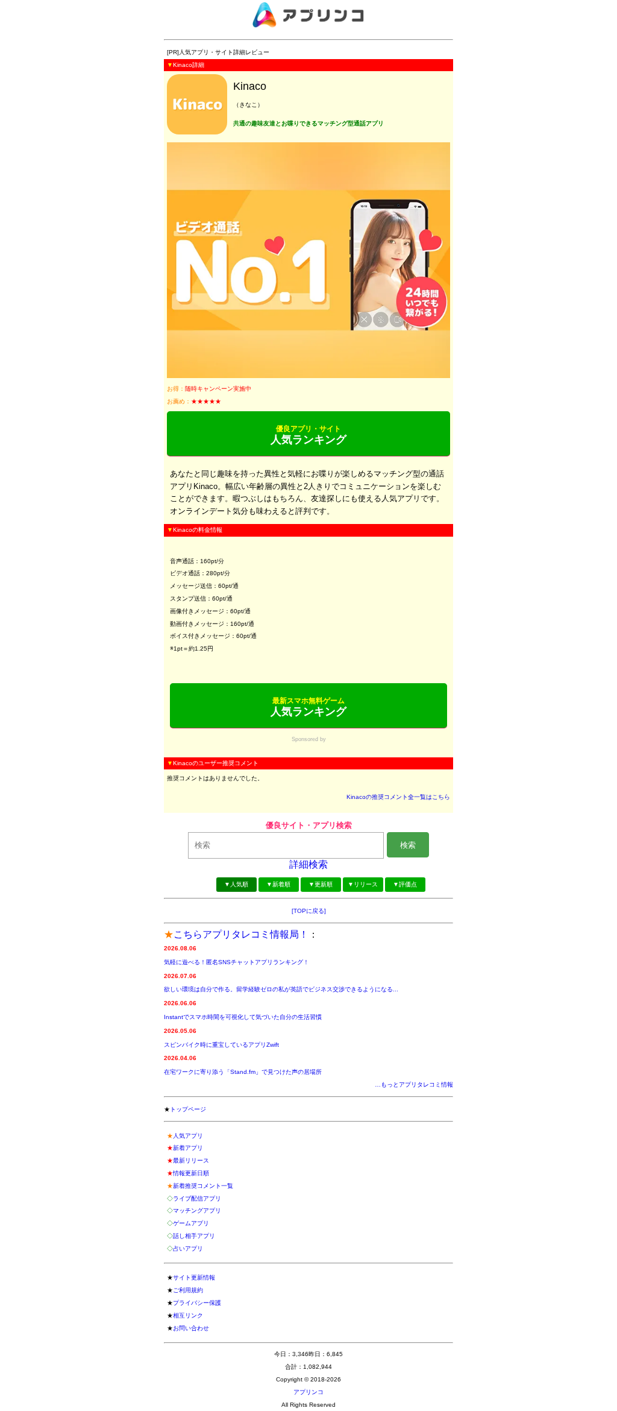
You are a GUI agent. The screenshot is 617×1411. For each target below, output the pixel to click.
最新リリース (191, 1160)
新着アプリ (188, 1147)
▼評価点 (405, 884)
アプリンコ (308, 1392)
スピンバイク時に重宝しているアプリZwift (221, 1044)
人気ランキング (308, 435)
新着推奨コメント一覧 (203, 1185)
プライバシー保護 (197, 1302)
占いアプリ (188, 1248)
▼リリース (363, 884)
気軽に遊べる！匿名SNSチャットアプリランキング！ (236, 962)
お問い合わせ (191, 1328)
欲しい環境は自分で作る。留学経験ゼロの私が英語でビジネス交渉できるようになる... (281, 989)
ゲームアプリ (191, 1223)
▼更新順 (320, 884)
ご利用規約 (188, 1290)
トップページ (188, 1109)
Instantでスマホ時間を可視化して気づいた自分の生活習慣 (243, 1017)
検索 (408, 845)
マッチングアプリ (197, 1210)
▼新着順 (278, 884)
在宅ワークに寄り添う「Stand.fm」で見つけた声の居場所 (243, 1072)
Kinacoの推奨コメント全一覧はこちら (398, 797)
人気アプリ (188, 1135)
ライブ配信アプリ (197, 1198)
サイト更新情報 (194, 1277)
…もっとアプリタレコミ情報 (414, 1084)
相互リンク (188, 1315)
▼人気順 (236, 884)
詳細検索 (308, 864)
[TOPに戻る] (309, 911)
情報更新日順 (191, 1173)
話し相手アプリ (194, 1236)
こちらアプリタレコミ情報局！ (241, 934)
